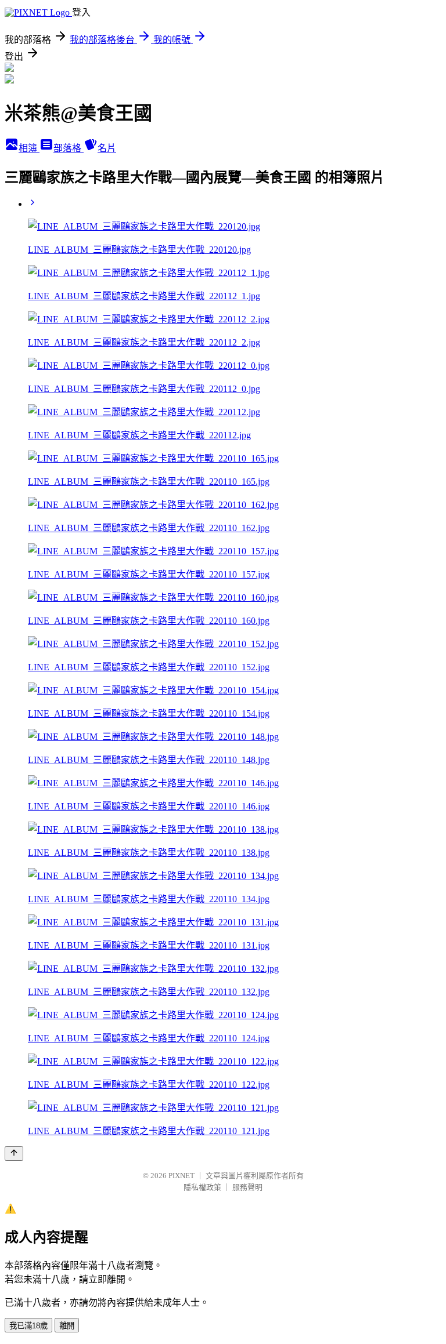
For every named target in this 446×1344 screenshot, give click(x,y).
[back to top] (14, 1153)
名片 (107, 148)
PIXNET (181, 1175)
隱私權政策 (202, 1187)
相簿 (29, 148)
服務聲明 (247, 1187)
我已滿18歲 (28, 1325)
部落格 (68, 148)
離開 (66, 1325)
